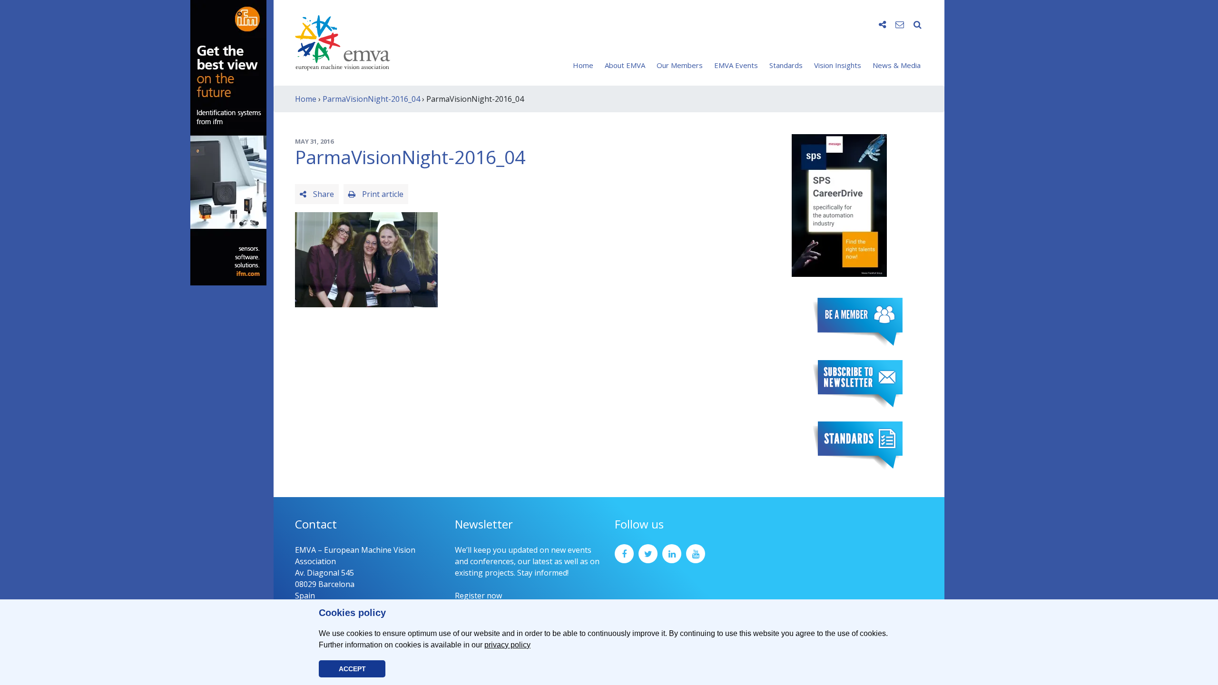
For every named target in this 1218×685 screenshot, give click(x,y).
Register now (478, 595)
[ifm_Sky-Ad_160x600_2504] (228, 142)
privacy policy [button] (507, 645)
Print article (381, 194)
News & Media (897, 65)
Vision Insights (837, 65)
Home (583, 65)
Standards (786, 65)
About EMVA (625, 65)
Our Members (680, 65)
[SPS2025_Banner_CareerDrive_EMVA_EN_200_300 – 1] (839, 204)
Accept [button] (352, 669)
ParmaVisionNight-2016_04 (371, 99)
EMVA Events (736, 65)
